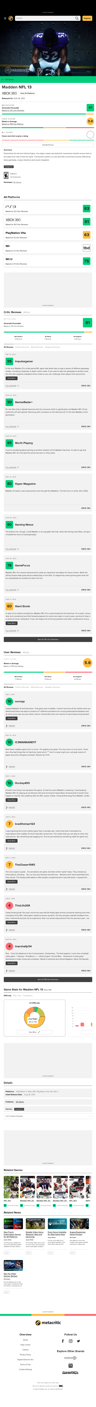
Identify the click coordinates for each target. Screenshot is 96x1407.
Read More (12, 378)
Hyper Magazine (21, 484)
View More (33, 1032)
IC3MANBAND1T (21, 742)
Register (87, 18)
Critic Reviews (12, 312)
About (25, 1340)
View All (26, 312)
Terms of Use (25, 1364)
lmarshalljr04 (20, 946)
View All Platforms (27, 93)
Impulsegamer (20, 361)
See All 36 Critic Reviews (48, 639)
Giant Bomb (18, 606)
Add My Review (48, 145)
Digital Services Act (25, 1359)
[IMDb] (60, 1386)
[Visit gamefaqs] (70, 1374)
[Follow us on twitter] (78, 1342)
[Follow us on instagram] (71, 1342)
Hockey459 (18, 783)
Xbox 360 (85, 386)
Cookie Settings (25, 1369)
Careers (25, 1350)
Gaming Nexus (20, 524)
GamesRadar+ (20, 402)
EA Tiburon (17, 182)
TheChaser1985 (21, 864)
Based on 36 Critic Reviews (13, 110)
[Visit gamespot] (70, 1359)
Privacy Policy (25, 1355)
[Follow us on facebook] (63, 1342)
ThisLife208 (19, 905)
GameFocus (18, 565)
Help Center (25, 1345)
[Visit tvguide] (70, 1367)
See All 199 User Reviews (48, 979)
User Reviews (12, 652)
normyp (16, 701)
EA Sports (10, 79)
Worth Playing (20, 443)
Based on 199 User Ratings (12, 124)
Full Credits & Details (14, 1116)
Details (8, 1083)
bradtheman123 (21, 824)
